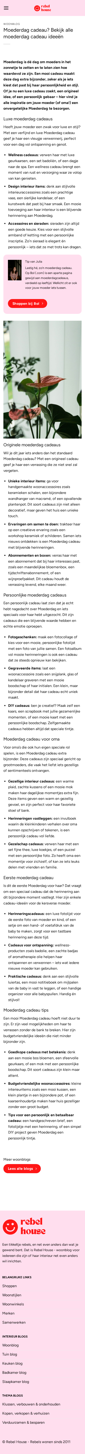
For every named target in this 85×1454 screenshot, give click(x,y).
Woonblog (11, 24)
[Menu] (6, 7)
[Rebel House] (42, 8)
